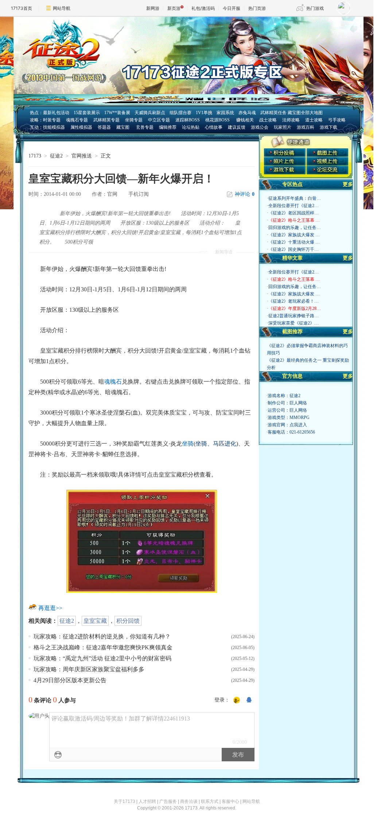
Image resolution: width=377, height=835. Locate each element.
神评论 (244, 194)
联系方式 (209, 801)
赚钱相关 (244, 120)
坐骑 (188, 443)
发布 (238, 755)
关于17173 (124, 801)
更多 (348, 184)
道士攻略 (314, 120)
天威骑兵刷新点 (150, 112)
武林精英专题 (106, 120)
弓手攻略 (337, 120)
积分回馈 (128, 621)
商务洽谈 (189, 801)
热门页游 (257, 8)
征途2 (56, 156)
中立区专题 (159, 120)
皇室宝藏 (95, 621)
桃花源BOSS (217, 120)
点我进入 (298, 424)
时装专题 (52, 120)
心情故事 (213, 127)
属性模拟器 (81, 127)
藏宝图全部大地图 (305, 112)
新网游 (152, 8)
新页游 (173, 8)
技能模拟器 (54, 127)
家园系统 (225, 112)
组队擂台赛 (180, 112)
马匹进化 (224, 443)
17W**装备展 (117, 112)
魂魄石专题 (77, 120)
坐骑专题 (134, 120)
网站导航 (61, 8)
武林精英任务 (273, 112)
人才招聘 (147, 801)
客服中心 (230, 801)
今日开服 (231, 8)
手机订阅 (138, 194)
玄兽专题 (144, 127)
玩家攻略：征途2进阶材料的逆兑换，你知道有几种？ (102, 636)
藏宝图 (122, 127)
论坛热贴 (190, 127)
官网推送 (81, 156)
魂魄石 (113, 381)
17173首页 (21, 8)
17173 (34, 156)
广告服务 (168, 801)
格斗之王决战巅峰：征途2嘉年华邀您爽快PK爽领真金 (103, 647)
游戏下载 (328, 127)
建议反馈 (236, 127)
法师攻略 (291, 120)
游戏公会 (259, 127)
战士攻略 (268, 120)
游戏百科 (305, 127)
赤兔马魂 (247, 112)
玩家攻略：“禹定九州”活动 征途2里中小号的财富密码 (102, 658)
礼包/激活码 (203, 8)
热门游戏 (315, 8)
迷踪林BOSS (187, 120)
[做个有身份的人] (236, 700)
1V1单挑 (204, 112)
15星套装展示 (87, 112)
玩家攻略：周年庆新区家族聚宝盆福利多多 (89, 669)
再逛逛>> (50, 608)
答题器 (104, 127)
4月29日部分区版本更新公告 (70, 680)
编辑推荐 (167, 127)
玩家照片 (282, 127)
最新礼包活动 (56, 112)
